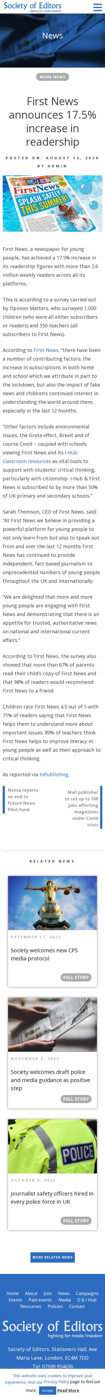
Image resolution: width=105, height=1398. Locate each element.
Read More (68, 1390)
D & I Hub (87, 1300)
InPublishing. (54, 774)
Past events (40, 1300)
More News (52, 76)
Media (64, 1300)
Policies (55, 1306)
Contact (77, 1306)
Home (12, 1293)
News (63, 1293)
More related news (53, 1257)
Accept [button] (47, 1390)
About (31, 1293)
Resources (30, 1306)
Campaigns (87, 1293)
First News (46, 350)
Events (15, 1300)
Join (48, 1293)
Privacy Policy (56, 1381)
